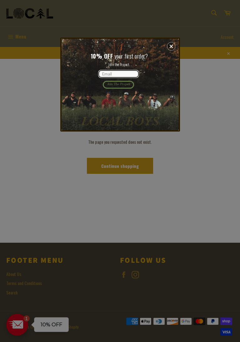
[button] (171, 46)
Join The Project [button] (118, 84)
